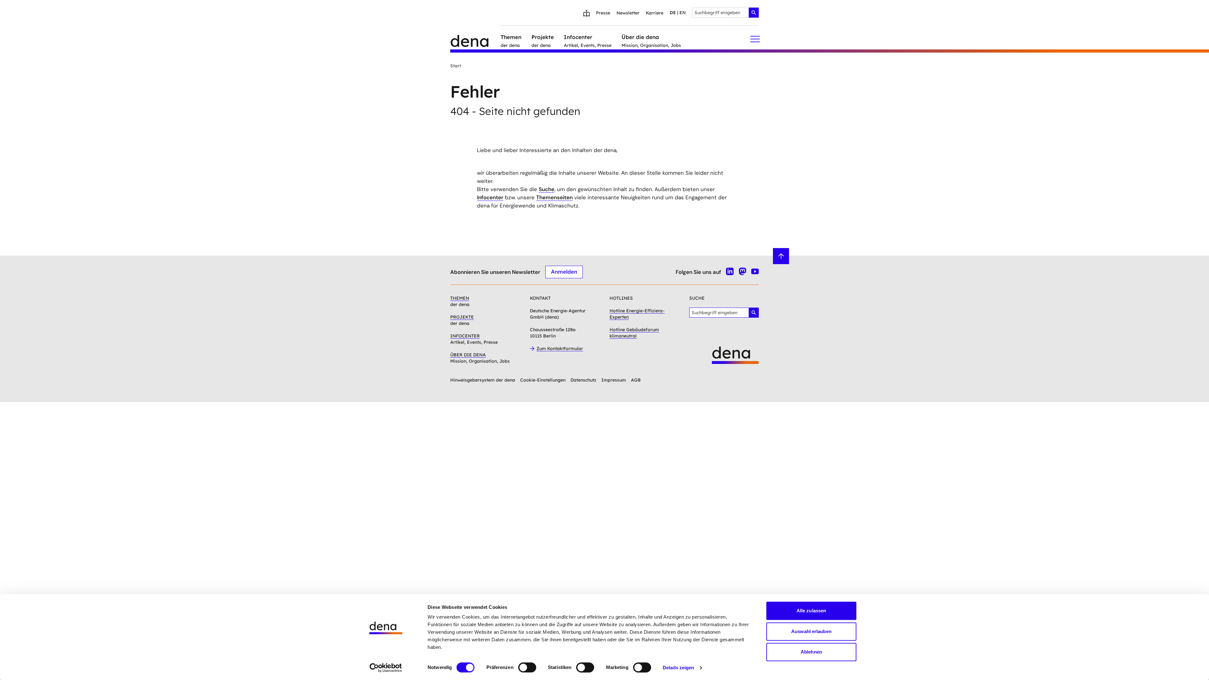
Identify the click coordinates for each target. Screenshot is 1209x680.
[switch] (527, 667)
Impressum (613, 380)
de (673, 12)
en (682, 12)
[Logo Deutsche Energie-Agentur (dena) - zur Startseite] (475, 39)
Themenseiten (554, 197)
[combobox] (725, 13)
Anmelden (564, 271)
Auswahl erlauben (811, 631)
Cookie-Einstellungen (542, 380)
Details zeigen (678, 667)
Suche (546, 189)
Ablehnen (811, 651)
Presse (603, 13)
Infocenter (490, 197)
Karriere (654, 13)
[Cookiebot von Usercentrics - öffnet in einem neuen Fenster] (385, 667)
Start (455, 66)
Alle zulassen (811, 610)
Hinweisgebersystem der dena (482, 380)
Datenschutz (583, 380)
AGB (636, 380)
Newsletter (627, 13)
